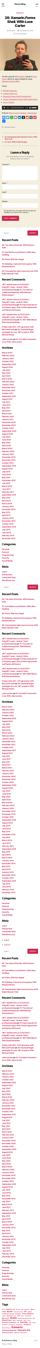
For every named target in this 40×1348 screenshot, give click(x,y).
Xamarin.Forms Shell (10, 81)
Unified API (4, 1324)
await (4, 1312)
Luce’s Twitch (8, 102)
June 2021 (6, 405)
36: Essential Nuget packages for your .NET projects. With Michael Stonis (18, 332)
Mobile (13, 1318)
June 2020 (6, 440)
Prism (28, 1320)
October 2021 (7, 393)
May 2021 (6, 408)
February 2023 (8, 356)
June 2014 (6, 533)
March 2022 (7, 379)
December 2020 (9, 422)
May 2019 (6, 477)
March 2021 (7, 414)
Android (9, 1309)
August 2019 (7, 469)
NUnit (24, 1320)
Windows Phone (6, 1327)
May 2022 (6, 373)
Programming (8, 555)
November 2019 (8, 460)
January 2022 (8, 385)
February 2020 (8, 451)
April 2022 (6, 376)
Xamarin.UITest (7, 1332)
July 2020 (6, 437)
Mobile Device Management (25, 1318)
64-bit (3, 1309)
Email (4, 192)
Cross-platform (28, 1314)
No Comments (21, 34)
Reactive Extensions (9, 1322)
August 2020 (7, 434)
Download (32, 113)
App (22, 1309)
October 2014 (7, 524)
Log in (4, 572)
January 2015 (8, 518)
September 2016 (9, 495)
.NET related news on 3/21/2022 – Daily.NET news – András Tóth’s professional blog (16, 287)
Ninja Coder (20, 1320)
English (6, 940)
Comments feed (9, 577)
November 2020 (9, 425)
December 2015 (8, 509)
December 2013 (8, 538)
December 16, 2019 (26, 31)
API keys (18, 1309)
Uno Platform (11, 1324)
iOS (18, 1316)
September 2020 (9, 431)
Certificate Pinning (8, 1314)
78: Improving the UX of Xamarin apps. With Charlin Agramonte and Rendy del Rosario (19, 307)
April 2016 (6, 501)
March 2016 (7, 504)
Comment (6, 164)
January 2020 (8, 454)
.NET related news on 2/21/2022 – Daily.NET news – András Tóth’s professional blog (16, 302)
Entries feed (7, 575)
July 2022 (6, 370)
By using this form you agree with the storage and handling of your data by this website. (20, 211)
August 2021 (7, 399)
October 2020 (8, 428)
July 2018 (6, 483)
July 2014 (6, 530)
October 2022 (8, 361)
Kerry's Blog (20, 4)
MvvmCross (7, 1320)
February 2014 (8, 535)
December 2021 (8, 387)
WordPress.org (8, 580)
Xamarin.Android (9, 1330)
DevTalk (20, 77)
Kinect (22, 1316)
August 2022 (7, 367)
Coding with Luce (10, 94)
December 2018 (8, 480)
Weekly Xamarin (10, 91)
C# (25, 1311)
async (32, 1309)
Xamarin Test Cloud (20, 1332)
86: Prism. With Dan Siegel (13, 259)
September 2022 (9, 364)
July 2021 (6, 402)
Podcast (20, 13)
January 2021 (7, 419)
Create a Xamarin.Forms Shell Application (20, 99)
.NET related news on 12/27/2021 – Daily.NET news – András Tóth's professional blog (16, 317)
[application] (20, 108)
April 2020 (6, 446)
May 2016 (6, 498)
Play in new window (17, 113)
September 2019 (9, 466)
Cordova (18, 1314)
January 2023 (8, 358)
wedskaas (27, 1324)
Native (14, 1320)
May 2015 (6, 512)
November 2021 (8, 390)
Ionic (15, 1316)
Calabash (29, 1311)
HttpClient (10, 1316)
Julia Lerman (7, 339)
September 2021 (9, 396)
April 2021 (6, 411)
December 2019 (8, 457)
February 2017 (8, 492)
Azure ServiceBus (18, 1311)
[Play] (4, 108)
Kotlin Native (28, 1316)
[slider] (34, 107)
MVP (34, 1318)
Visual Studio (19, 1324)
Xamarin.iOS (23, 1330)
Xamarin (17, 1327)
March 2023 (7, 353)
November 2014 (8, 521)
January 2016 (8, 506)
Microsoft (5, 1318)
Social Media (7, 561)
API (14, 1309)
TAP (30, 1322)
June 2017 (6, 489)
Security (5, 558)
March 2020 (7, 448)
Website (4, 201)
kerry (13, 31)
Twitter (34, 1322)
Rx (18, 1322)
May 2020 (6, 443)
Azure (10, 1311)
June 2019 (6, 475)
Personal (5, 549)
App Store (26, 1309)
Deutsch (7, 945)
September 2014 (9, 527)
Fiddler (4, 1316)
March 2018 (7, 486)
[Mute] (30, 108)
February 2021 (8, 417)
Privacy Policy (7, 1344)
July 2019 (6, 472)
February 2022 (8, 382)
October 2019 (7, 463)
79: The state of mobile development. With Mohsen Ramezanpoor (17, 292)
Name (4, 183)
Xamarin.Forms (10, 127)
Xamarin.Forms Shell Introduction (17, 96)
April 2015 (6, 515)
